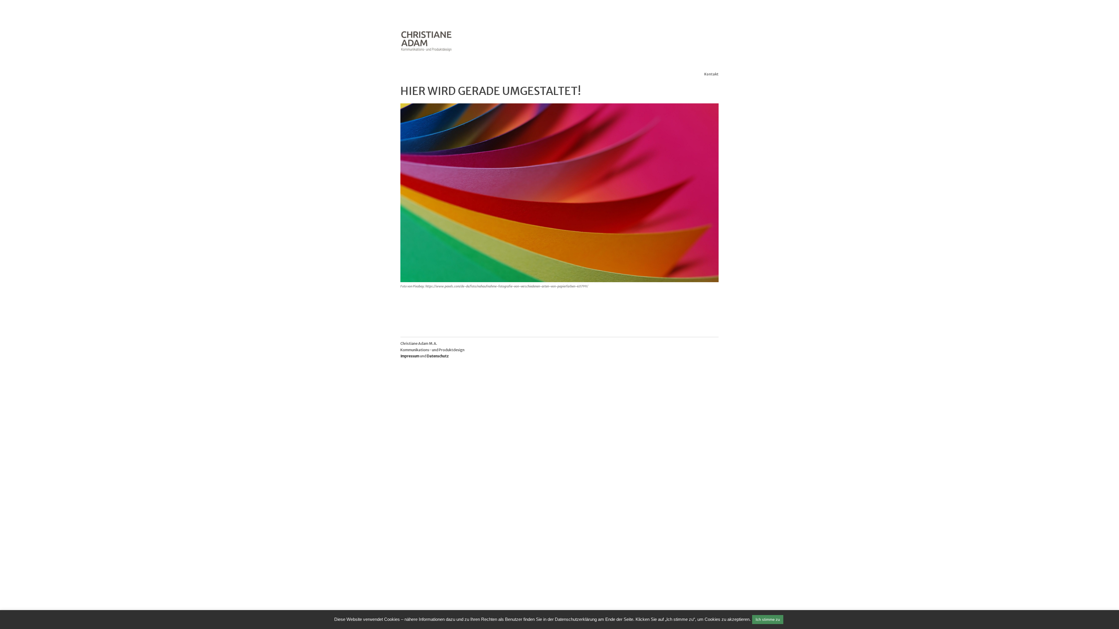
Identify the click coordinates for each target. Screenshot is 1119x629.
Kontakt (711, 74)
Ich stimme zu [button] (768, 619)
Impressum (409, 356)
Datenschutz (438, 356)
